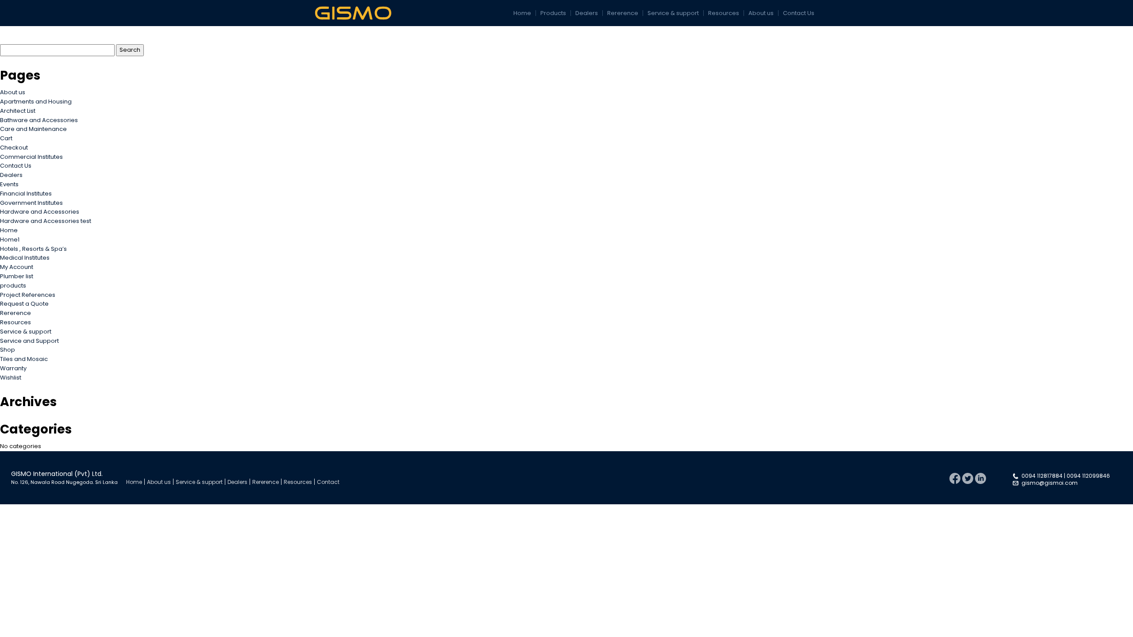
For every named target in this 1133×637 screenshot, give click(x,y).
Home (522, 13)
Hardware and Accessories (39, 211)
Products (553, 13)
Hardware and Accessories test (45, 221)
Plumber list (16, 276)
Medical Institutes (25, 257)
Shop (7, 349)
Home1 (9, 239)
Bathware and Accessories (39, 120)
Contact (328, 482)
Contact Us (798, 13)
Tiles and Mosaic (24, 359)
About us (761, 13)
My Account (16, 267)
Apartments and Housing (36, 101)
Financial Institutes (26, 193)
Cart (6, 138)
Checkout (14, 147)
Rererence (622, 13)
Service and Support (29, 341)
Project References (27, 295)
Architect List (17, 111)
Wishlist (10, 377)
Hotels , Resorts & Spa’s (33, 249)
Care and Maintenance (33, 129)
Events (9, 184)
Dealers (586, 13)
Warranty (13, 368)
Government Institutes (31, 203)
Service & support (673, 13)
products (13, 285)
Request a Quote (24, 303)
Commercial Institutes (31, 157)
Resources (723, 13)
